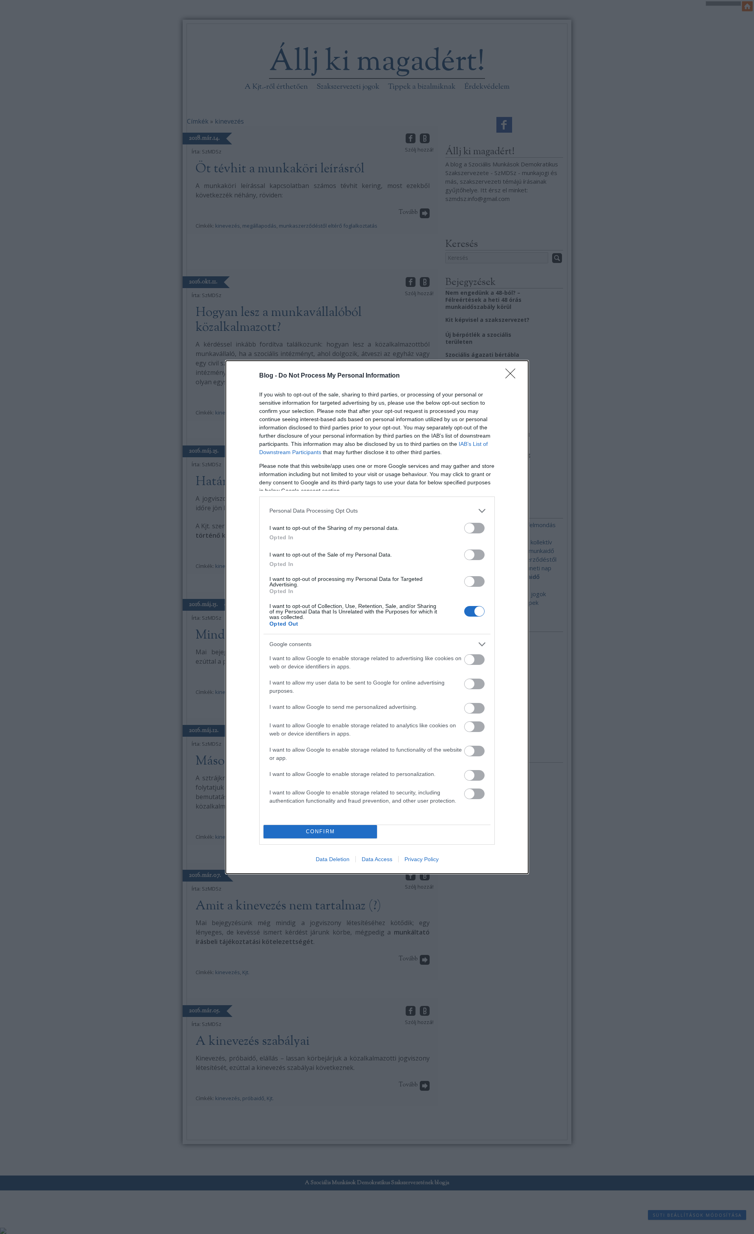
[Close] (512, 376)
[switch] (474, 528)
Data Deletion (333, 859)
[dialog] (377, 617)
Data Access (377, 859)
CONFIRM (320, 831)
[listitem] (377, 511)
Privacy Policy (421, 859)
